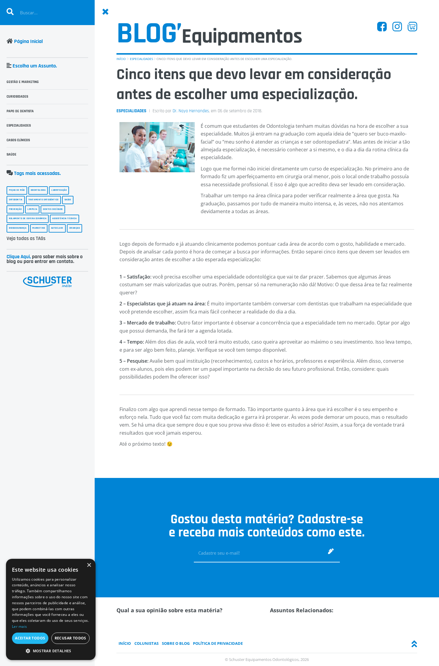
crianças (74, 228)
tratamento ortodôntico (43, 199)
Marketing (38, 228)
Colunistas (146, 643)
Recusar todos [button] (70, 638)
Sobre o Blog (176, 643)
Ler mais (19, 626)
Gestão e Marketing (23, 82)
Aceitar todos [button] (30, 638)
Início (121, 59)
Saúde (11, 154)
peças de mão (17, 190)
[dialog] (51, 609)
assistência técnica (64, 218)
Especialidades (141, 59)
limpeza (32, 209)
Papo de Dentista (20, 111)
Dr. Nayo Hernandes (191, 111)
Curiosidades (17, 96)
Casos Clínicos (18, 140)
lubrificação (59, 190)
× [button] (89, 565)
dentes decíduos (53, 209)
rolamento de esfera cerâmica (28, 218)
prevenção (15, 209)
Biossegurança (18, 228)
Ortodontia (15, 199)
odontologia (38, 190)
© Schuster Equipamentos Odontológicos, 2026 (267, 659)
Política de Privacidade (218, 643)
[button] (51, 651)
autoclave (57, 228)
